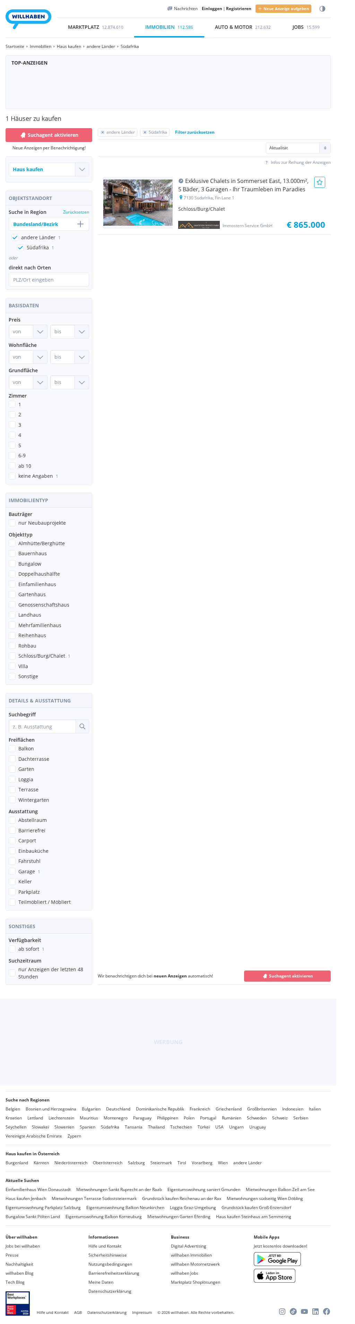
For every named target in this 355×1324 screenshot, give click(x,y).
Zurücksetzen (76, 212)
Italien (315, 1109)
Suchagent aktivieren (53, 135)
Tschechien (181, 1127)
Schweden (257, 1118)
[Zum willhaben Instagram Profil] (282, 1311)
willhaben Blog (20, 1273)
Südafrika (110, 1127)
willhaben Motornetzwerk (195, 1264)
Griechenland (229, 1109)
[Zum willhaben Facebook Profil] (326, 1311)
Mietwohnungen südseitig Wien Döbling (265, 1198)
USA (219, 1127)
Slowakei (40, 1127)
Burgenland (17, 1163)
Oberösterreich (107, 1163)
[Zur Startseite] (28, 20)
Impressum (142, 1312)
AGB (78, 1312)
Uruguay (257, 1127)
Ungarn (236, 1127)
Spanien (87, 1127)
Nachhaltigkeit (19, 1264)
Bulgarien (91, 1109)
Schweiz (280, 1118)
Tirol (182, 1163)
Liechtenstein (61, 1118)
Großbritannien (262, 1109)
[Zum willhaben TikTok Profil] (293, 1311)
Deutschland (118, 1109)
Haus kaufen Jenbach (26, 1198)
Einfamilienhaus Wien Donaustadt (38, 1189)
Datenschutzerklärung (109, 1291)
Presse (12, 1255)
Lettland (35, 1118)
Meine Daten (100, 1282)
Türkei (204, 1127)
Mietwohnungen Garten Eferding (178, 1216)
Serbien (300, 1118)
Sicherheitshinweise (107, 1255)
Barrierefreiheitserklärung (113, 1273)
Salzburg (136, 1163)
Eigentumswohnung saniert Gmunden (203, 1189)
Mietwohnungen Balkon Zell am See (280, 1189)
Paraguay (142, 1118)
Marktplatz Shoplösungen (195, 1282)
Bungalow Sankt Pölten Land (33, 1216)
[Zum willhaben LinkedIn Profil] (315, 1311)
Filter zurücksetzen (195, 132)
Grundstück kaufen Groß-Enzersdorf (256, 1207)
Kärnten (41, 1163)
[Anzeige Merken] (319, 182)
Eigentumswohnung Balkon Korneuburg (104, 1216)
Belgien (13, 1109)
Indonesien (292, 1109)
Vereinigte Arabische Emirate (34, 1136)
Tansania (133, 1127)
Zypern (74, 1136)
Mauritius (89, 1118)
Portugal (208, 1118)
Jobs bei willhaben (23, 1246)
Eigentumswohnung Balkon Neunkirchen (125, 1207)
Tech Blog (15, 1282)
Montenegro (116, 1118)
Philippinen (167, 1118)
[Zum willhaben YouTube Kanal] (304, 1311)
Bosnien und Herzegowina (51, 1109)
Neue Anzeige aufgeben (286, 8)
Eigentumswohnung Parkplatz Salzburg (43, 1207)
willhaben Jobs (184, 1273)
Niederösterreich (70, 1163)
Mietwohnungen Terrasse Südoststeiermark (94, 1198)
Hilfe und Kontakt (104, 1246)
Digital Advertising (188, 1246)
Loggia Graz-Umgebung (193, 1207)
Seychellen (16, 1127)
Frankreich (200, 1109)
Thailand (156, 1127)
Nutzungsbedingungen (110, 1264)
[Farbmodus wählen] (322, 9)
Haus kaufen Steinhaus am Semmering (253, 1216)
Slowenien (64, 1127)
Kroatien (14, 1118)
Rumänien (231, 1118)
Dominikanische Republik (160, 1109)
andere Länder (247, 1163)
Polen (189, 1118)
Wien (223, 1163)
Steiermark (161, 1163)
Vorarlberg (202, 1163)
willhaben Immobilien (191, 1255)
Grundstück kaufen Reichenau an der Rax (181, 1198)
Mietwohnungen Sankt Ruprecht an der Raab (119, 1189)
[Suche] (82, 726)
